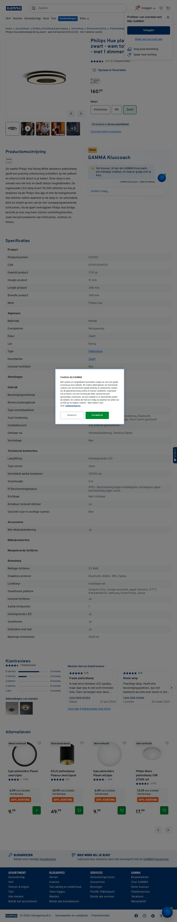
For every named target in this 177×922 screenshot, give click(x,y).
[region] (89, 396)
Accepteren (97, 415)
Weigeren (72, 415)
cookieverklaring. (73, 406)
